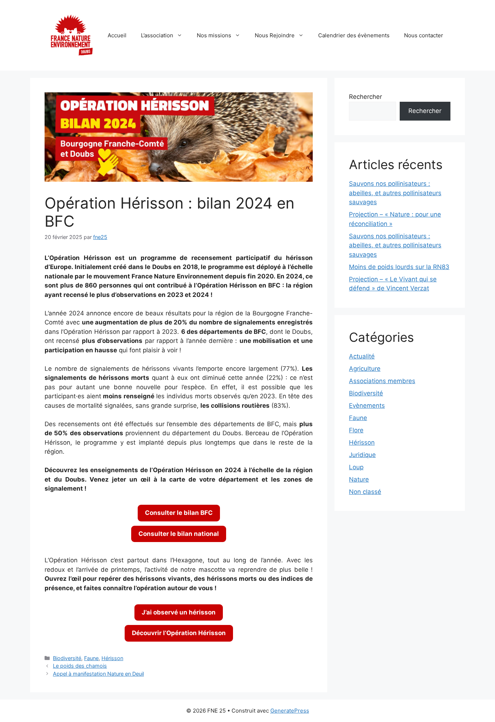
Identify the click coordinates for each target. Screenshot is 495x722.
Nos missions (214, 35)
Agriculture (364, 368)
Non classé (365, 491)
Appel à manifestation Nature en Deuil (98, 674)
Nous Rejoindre (275, 35)
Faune (91, 658)
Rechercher (365, 96)
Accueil (117, 35)
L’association (157, 35)
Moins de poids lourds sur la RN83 (399, 266)
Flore (356, 430)
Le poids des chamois (80, 666)
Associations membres (382, 381)
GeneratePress (289, 710)
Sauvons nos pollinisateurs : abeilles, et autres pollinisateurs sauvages (395, 193)
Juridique (362, 454)
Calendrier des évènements (354, 35)
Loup (356, 467)
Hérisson (112, 658)
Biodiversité (67, 658)
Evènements (367, 405)
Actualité (362, 356)
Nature (359, 479)
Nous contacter (423, 35)
